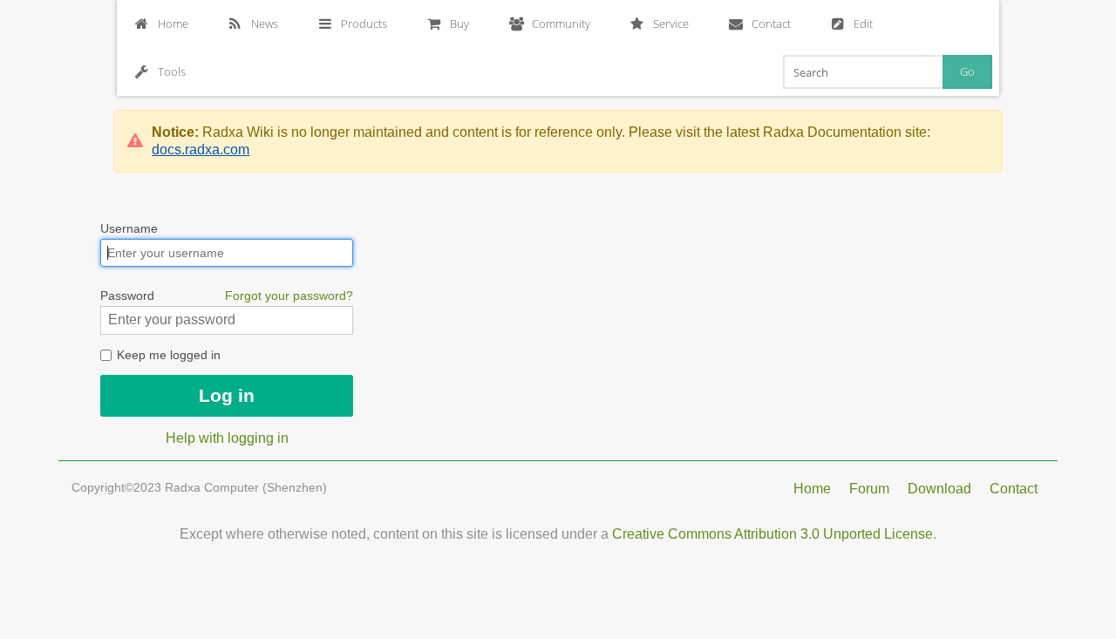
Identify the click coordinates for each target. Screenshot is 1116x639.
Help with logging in (227, 438)
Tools (172, 71)
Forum (869, 488)
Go (967, 71)
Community (561, 23)
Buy (459, 23)
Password (226, 296)
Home (173, 23)
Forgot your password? (289, 296)
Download (939, 488)
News (264, 23)
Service (671, 23)
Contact (771, 23)
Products (364, 23)
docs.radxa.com (200, 149)
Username (129, 228)
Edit (863, 23)
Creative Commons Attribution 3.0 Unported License (772, 534)
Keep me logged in (167, 355)
